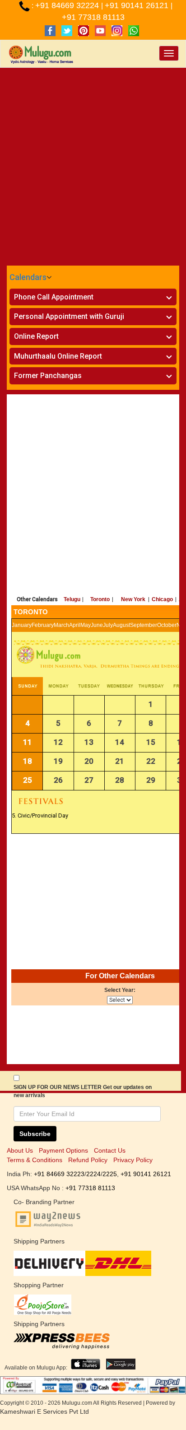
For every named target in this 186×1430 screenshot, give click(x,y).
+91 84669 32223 (59, 1174)
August (121, 625)
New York (133, 599)
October (167, 625)
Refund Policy (87, 1160)
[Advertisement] (93, 165)
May (85, 625)
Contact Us (110, 1150)
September (143, 625)
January (22, 625)
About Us (20, 1150)
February (43, 625)
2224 (93, 1174)
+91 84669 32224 (68, 5)
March (61, 625)
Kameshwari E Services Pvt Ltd (44, 1411)
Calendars (27, 277)
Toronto (100, 599)
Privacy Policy (133, 1160)
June (97, 625)
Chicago (162, 599)
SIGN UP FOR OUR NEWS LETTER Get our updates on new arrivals (83, 1091)
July (108, 625)
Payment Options (63, 1150)
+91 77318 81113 (93, 17)
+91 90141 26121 (138, 5)
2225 (109, 1174)
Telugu (72, 599)
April (74, 625)
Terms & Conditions (34, 1160)
